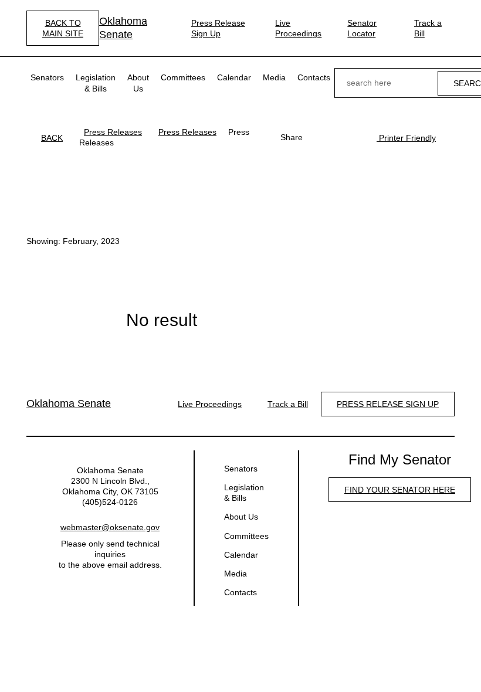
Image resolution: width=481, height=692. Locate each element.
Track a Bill (428, 28)
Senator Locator (362, 28)
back (52, 138)
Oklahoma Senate (123, 27)
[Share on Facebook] (318, 137)
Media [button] (274, 77)
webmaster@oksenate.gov (110, 527)
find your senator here (399, 489)
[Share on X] (336, 137)
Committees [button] (183, 77)
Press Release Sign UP (388, 404)
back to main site (62, 28)
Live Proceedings (298, 28)
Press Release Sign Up (218, 28)
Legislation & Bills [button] (96, 83)
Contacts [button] (313, 77)
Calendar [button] (234, 77)
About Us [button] (138, 83)
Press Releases (113, 132)
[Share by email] (355, 137)
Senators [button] (47, 77)
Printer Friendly (406, 138)
